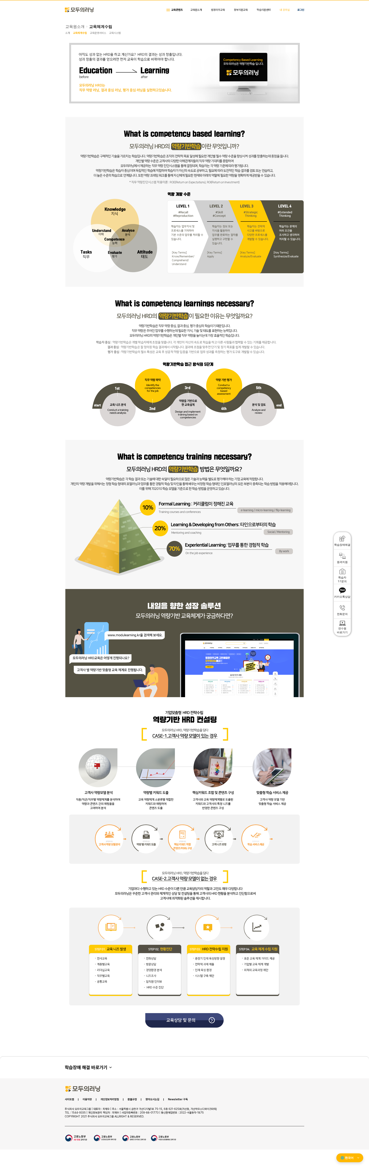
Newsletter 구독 (178, 1099)
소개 (67, 32)
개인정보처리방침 (110, 1099)
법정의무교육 (218, 9)
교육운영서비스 (98, 32)
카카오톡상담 (342, 596)
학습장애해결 (342, 544)
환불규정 (132, 1099)
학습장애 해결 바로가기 (86, 1067)
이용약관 (87, 1099)
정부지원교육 (241, 9)
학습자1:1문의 (342, 579)
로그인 (300, 9)
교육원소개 (196, 9)
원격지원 (342, 562)
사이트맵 (69, 1099)
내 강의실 (285, 9)
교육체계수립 (100, 26)
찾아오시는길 (152, 1099)
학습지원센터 (264, 9)
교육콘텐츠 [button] (177, 9)
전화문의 (342, 614)
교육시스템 (115, 32)
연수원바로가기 (342, 630)
